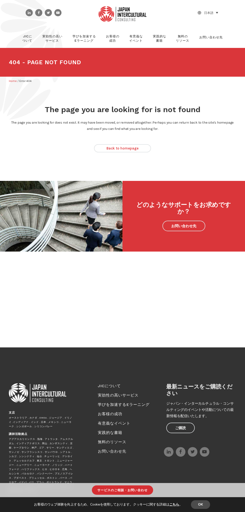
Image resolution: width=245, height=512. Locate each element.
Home (13, 81)
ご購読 (180, 428)
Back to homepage (122, 148)
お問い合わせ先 (183, 226)
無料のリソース (112, 442)
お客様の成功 (110, 414)
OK (200, 504)
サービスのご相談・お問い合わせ (122, 490)
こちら (174, 504)
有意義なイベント (114, 423)
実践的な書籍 (110, 432)
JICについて (109, 386)
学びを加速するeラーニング (124, 404)
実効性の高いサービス (118, 395)
